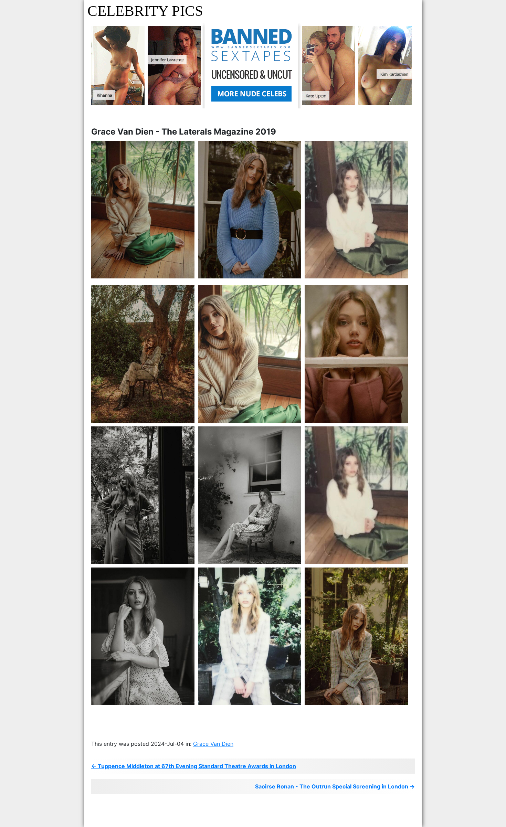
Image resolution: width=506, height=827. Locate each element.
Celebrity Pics (145, 11)
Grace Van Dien (213, 743)
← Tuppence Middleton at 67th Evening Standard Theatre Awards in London (193, 766)
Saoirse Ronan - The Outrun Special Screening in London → (335, 786)
